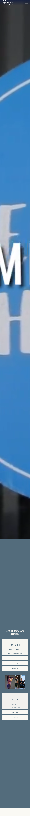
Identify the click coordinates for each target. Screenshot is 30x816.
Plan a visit (15, 658)
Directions (15, 663)
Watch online (15, 668)
